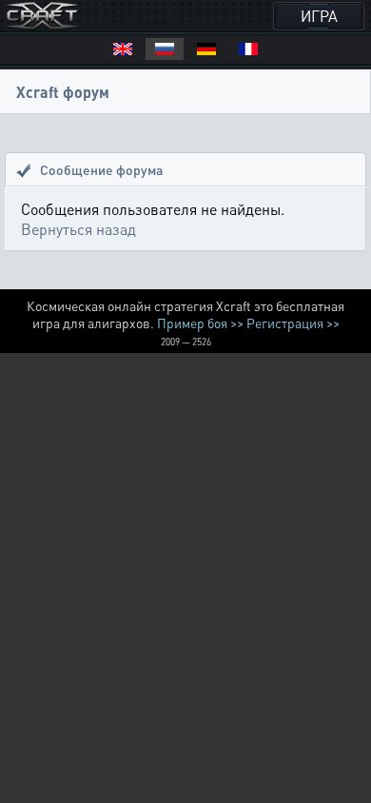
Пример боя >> (200, 322)
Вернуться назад (78, 229)
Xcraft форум (62, 92)
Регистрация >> (293, 322)
